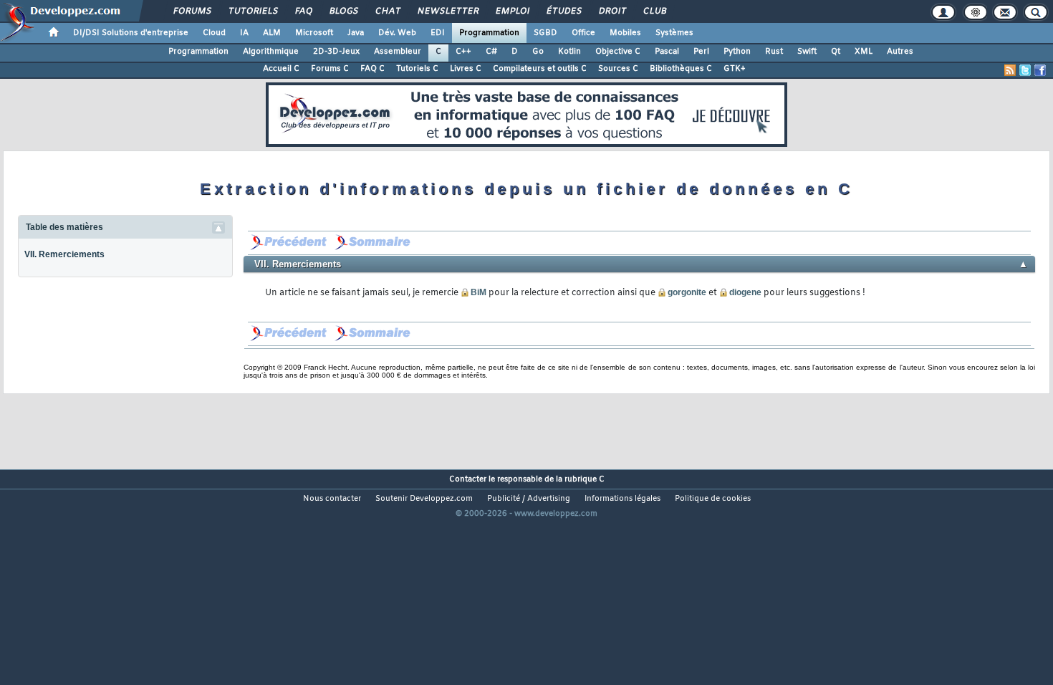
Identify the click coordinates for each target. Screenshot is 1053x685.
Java (355, 33)
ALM (272, 33)
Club (654, 11)
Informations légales (622, 499)
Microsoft (314, 33)
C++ (463, 52)
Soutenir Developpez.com (424, 499)
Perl (701, 52)
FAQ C (372, 69)
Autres (900, 52)
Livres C (465, 69)
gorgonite (687, 292)
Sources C (618, 69)
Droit (612, 11)
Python (737, 52)
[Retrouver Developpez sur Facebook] (1040, 70)
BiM (478, 292)
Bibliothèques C (681, 69)
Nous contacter (332, 499)
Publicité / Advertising (528, 499)
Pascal (667, 52)
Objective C (617, 52)
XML (863, 52)
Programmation (489, 33)
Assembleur (397, 52)
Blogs (343, 11)
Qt (835, 52)
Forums (191, 11)
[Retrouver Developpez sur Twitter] (1025, 70)
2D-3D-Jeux (336, 52)
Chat (387, 11)
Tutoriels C (417, 69)
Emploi (512, 11)
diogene (745, 292)
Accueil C (281, 69)
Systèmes (674, 33)
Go (538, 52)
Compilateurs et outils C (540, 69)
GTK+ (734, 69)
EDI (438, 33)
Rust (774, 52)
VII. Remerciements (64, 254)
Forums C (330, 69)
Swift (807, 52)
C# (491, 52)
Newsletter (447, 11)
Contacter (467, 479)
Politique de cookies (713, 499)
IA (244, 33)
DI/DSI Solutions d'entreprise (130, 33)
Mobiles (625, 33)
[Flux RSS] (1010, 70)
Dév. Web (397, 33)
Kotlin (569, 52)
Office (583, 33)
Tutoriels (252, 11)
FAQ (303, 11)
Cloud (214, 33)
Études (563, 11)
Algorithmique (271, 52)
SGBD (545, 33)
